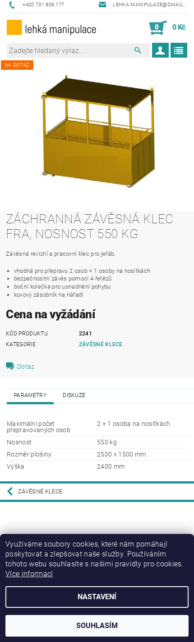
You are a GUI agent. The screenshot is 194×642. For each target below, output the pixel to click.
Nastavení (97, 596)
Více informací (29, 574)
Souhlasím (97, 625)
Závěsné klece (101, 344)
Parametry (30, 395)
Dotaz (26, 366)
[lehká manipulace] (52, 28)
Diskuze (74, 395)
